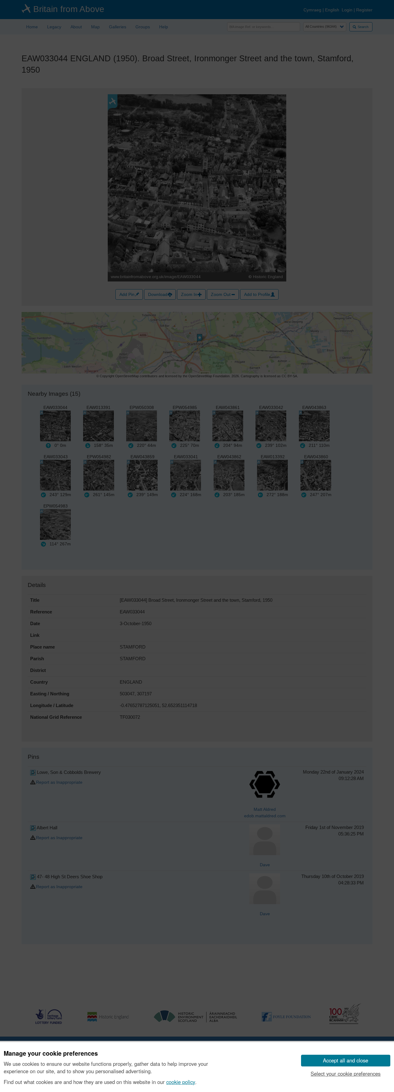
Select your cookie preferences (345, 1073)
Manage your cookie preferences (51, 1053)
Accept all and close (345, 1060)
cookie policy (180, 1082)
